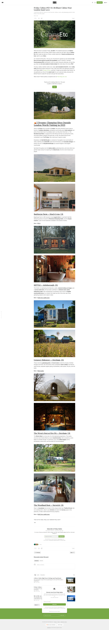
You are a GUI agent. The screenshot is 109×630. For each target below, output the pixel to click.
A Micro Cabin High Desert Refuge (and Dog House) (47, 578)
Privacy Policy (63, 608)
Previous (38, 552)
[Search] (92, 2)
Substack (49, 627)
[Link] (32, 124)
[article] (54, 581)
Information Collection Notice (54, 608)
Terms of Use (60, 607)
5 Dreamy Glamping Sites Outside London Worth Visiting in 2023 (52, 123)
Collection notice (63, 621)
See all (36, 604)
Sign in (105, 2)
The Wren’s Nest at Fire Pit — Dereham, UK (52, 433)
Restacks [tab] (41, 560)
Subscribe (100, 2)
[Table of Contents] (1, 315)
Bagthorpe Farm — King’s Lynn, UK (48, 214)
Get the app (60, 624)
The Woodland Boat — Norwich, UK (49, 505)
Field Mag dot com (62, 76)
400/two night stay (44, 514)
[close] (65, 587)
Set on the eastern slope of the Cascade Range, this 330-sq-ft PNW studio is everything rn (48, 580)
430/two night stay (44, 297)
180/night (41, 371)
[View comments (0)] (39, 18)
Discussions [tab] (42, 574)
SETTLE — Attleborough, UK (46, 285)
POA (39, 223)
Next (72, 552)
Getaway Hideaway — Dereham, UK (49, 360)
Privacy (55, 621)
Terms (58, 621)
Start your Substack (51, 624)
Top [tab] (35, 574)
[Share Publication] (95, 2)
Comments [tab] (37, 560)
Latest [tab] (38, 574)
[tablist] (39, 561)
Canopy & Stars (47, 70)
